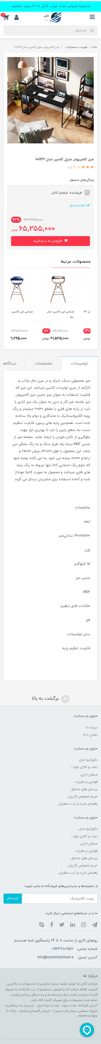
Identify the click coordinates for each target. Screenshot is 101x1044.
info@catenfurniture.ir (55, 957)
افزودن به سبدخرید (48, 240)
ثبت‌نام (12, 898)
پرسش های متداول (84, 789)
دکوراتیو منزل (88, 760)
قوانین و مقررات (86, 782)
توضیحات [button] (79, 363)
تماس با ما (90, 735)
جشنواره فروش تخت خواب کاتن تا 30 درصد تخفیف (50, 6)
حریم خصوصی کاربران (82, 796)
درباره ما (91, 727)
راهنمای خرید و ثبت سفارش (77, 804)
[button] (9, 17)
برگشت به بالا (46, 698)
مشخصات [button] (43, 363)
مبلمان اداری (88, 774)
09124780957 (62, 949)
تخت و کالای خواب (84, 767)
